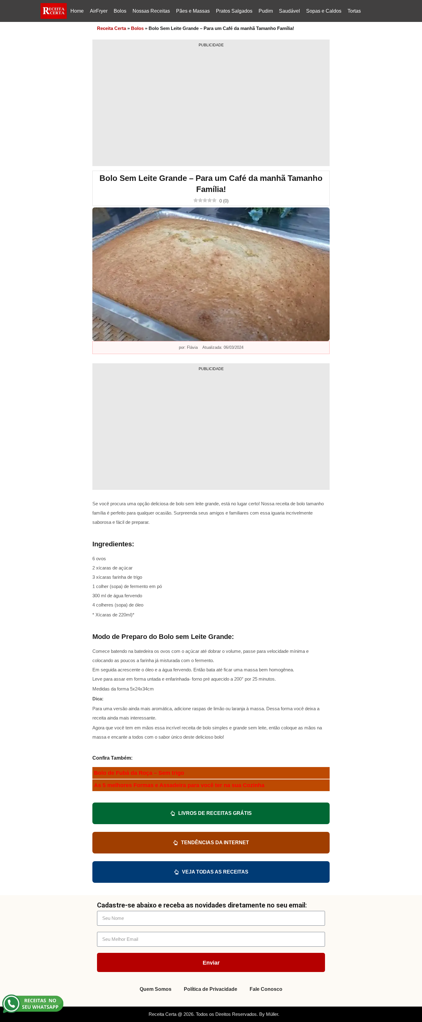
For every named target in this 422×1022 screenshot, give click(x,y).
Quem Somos (155, 989)
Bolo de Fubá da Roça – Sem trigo (139, 773)
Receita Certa (111, 28)
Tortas (354, 11)
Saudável (289, 11)
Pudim (266, 11)
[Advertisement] (211, 105)
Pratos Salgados (234, 11)
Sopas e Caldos (323, 11)
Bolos (120, 11)
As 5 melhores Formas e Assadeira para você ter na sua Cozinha (179, 785)
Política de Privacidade (210, 989)
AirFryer (99, 11)
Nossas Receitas (151, 11)
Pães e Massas (193, 11)
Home (77, 11)
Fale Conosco (266, 989)
